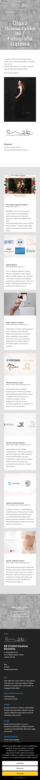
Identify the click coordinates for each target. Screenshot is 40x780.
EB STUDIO (11, 646)
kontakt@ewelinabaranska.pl (18, 150)
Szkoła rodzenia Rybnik (11, 740)
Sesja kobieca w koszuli (15, 322)
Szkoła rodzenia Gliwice (15, 503)
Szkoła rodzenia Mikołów (15, 443)
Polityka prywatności (11, 669)
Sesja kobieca (14, 324)
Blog (7, 207)
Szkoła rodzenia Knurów (15, 560)
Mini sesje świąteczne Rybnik (17, 204)
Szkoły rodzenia (15, 384)
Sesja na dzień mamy (10, 699)
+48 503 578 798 (15, 147)
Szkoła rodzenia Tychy (14, 382)
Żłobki (12, 267)
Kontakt (6, 667)
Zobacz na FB (20, 614)
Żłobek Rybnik (11, 265)
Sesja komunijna (9, 696)
